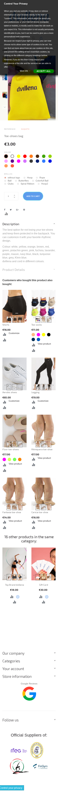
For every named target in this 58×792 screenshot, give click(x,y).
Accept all (44, 71)
